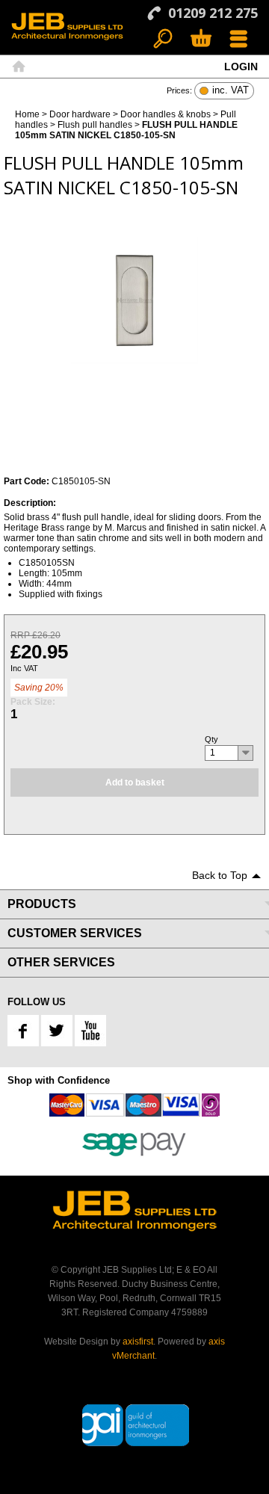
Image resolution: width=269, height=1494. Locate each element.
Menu (238, 39)
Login (241, 66)
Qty (211, 739)
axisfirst (138, 1341)
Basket (200, 39)
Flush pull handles (95, 125)
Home (18, 66)
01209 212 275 (213, 13)
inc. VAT (230, 91)
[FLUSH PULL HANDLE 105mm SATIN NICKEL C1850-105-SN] (134, 300)
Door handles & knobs (165, 114)
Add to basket (134, 782)
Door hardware (80, 114)
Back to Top (219, 875)
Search (163, 39)
